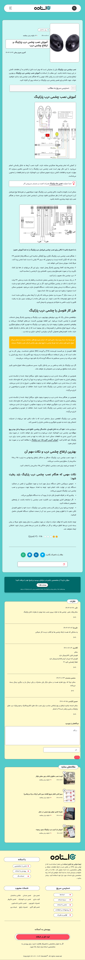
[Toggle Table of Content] (72, 88)
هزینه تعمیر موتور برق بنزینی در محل (51, 812)
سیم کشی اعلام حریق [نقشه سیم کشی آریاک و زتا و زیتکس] (43, 794)
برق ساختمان (43, 30)
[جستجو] (74, 8)
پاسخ (74, 617)
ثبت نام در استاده (43, 936)
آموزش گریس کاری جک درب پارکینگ (44, 440)
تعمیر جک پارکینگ (56, 183)
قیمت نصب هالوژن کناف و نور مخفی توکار (49, 776)
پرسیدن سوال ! (42, 585)
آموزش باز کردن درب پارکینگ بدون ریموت (49, 830)
